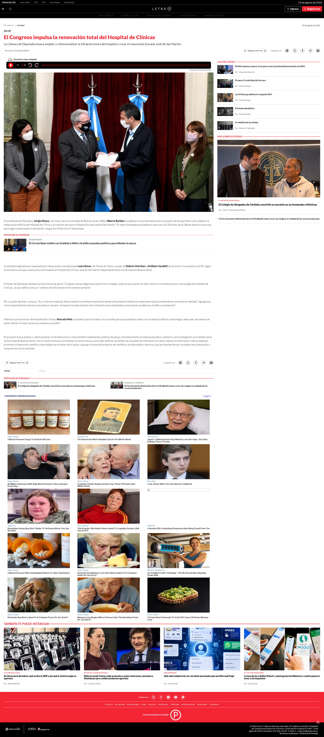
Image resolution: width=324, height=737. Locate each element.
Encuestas (188, 16)
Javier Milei (25, 2)
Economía (120, 704)
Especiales (130, 16)
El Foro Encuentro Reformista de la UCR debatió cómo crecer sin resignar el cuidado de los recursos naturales (269, 219)
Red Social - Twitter (153, 697)
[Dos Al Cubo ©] (13, 729)
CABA (143, 704)
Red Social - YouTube (176, 697)
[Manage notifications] (318, 722)
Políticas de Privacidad (308, 733)
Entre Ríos (163, 704)
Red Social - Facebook (161, 697)
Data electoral (159, 16)
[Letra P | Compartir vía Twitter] (295, 51)
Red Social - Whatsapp (183, 697)
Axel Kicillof (69, 2)
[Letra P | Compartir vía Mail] (318, 51)
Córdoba (174, 704)
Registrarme (313, 8)
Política (42, 371)
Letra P (10, 25)
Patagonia (202, 704)
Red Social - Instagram (168, 697)
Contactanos (144, 697)
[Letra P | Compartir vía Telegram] (310, 51)
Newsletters (215, 16)
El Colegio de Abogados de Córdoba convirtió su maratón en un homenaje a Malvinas (268, 204)
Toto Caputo (55, 2)
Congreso (214, 704)
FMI (43, 2)
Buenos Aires (133, 704)
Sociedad (20, 25)
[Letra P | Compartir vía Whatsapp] (287, 51)
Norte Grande (188, 704)
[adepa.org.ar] (32, 729)
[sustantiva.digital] (43, 729)
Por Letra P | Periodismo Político (17, 51)
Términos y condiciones (288, 733)
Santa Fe (152, 704)
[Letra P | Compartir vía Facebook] (302, 51)
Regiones (106, 16)
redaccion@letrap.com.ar (308, 731)
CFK (36, 2)
